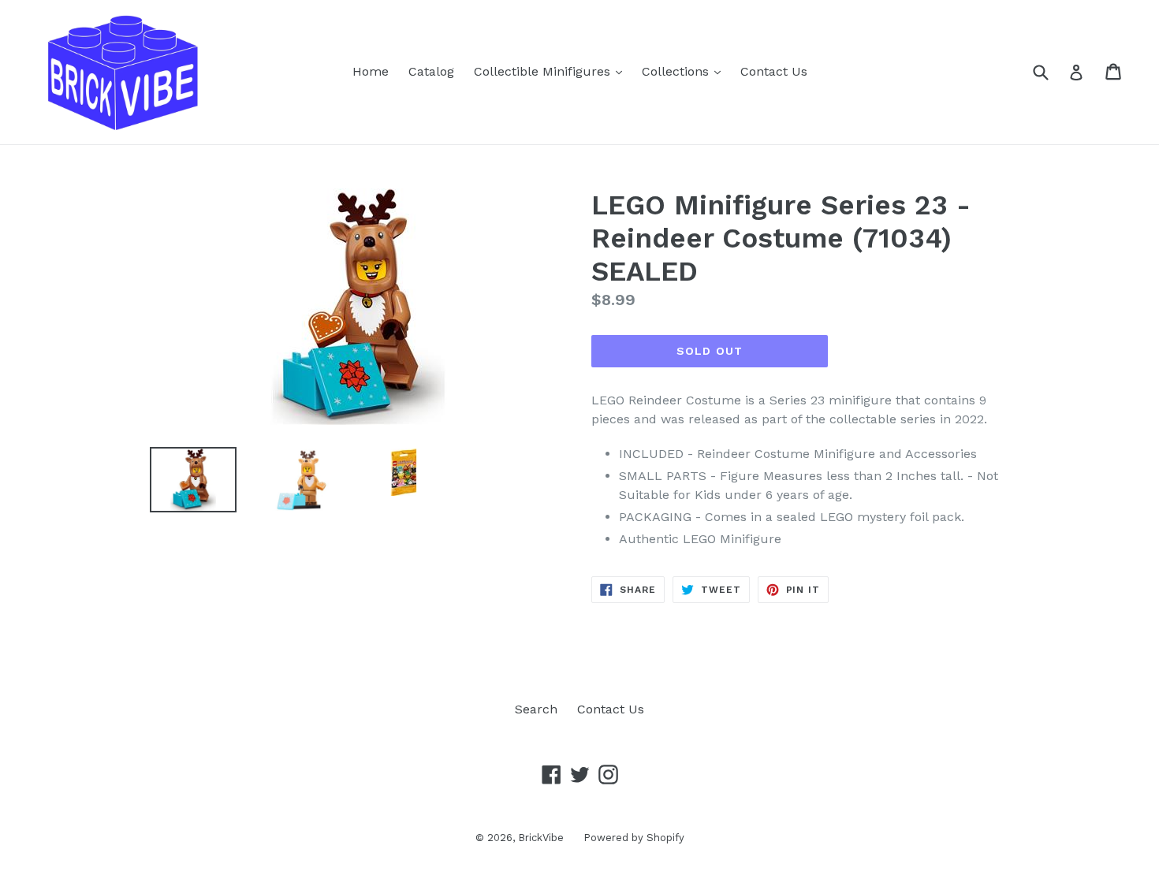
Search (536, 709)
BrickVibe (541, 837)
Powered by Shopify (633, 837)
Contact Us (773, 71)
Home (370, 71)
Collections (685, 71)
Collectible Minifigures (552, 71)
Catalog (431, 71)
